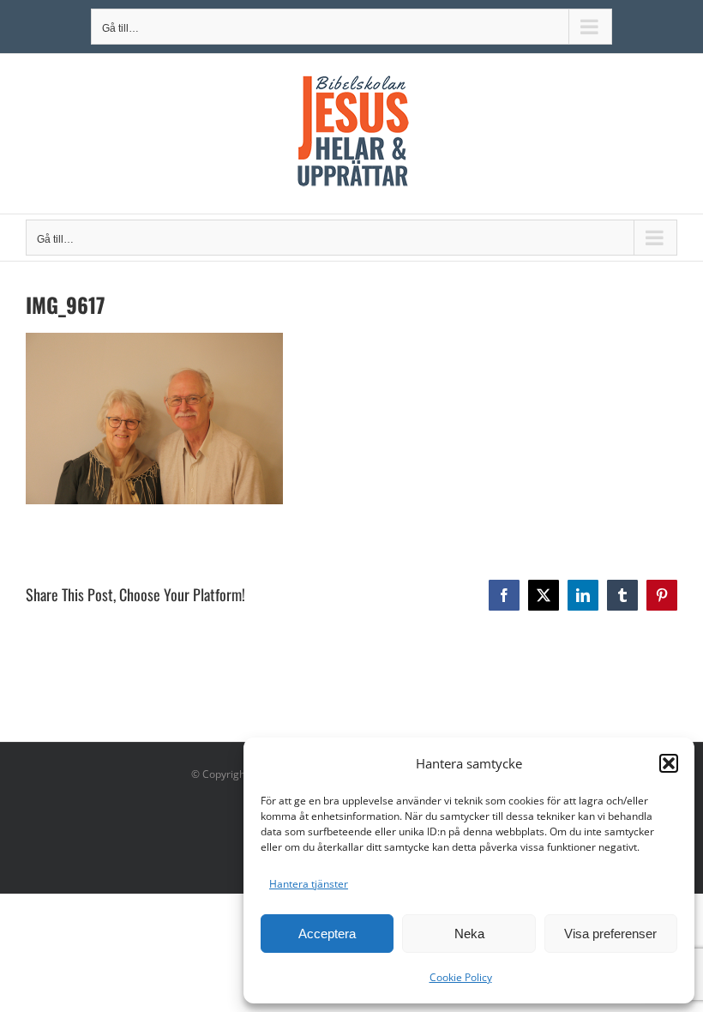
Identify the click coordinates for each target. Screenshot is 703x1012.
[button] (668, 763)
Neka (469, 933)
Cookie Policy (461, 977)
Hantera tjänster (308, 883)
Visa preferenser (610, 933)
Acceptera (327, 933)
